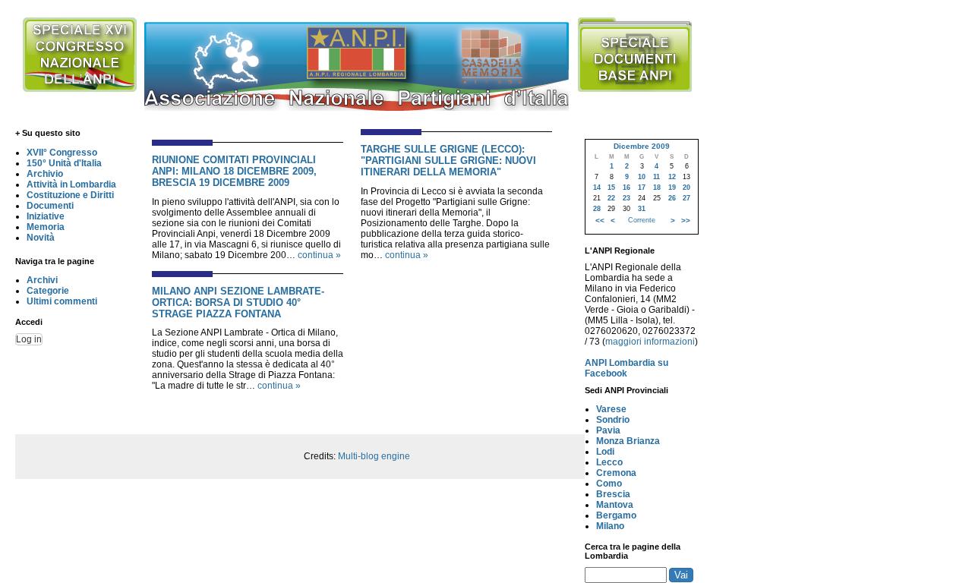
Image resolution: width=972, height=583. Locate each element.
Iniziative (46, 216)
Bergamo (616, 515)
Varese (611, 409)
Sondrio (613, 419)
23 (626, 198)
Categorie (48, 290)
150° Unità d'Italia (64, 163)
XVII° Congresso (62, 152)
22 (611, 198)
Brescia (613, 494)
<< (599, 220)
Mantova (614, 504)
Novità (41, 237)
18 (657, 187)
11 (656, 177)
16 (626, 187)
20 (686, 187)
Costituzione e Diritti (70, 195)
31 (641, 209)
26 (672, 198)
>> (685, 220)
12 (672, 177)
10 (641, 177)
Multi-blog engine (374, 456)
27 (686, 198)
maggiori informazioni (650, 341)
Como (609, 483)
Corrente (641, 220)
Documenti (50, 205)
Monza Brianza (628, 441)
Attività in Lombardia (71, 184)
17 (641, 187)
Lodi (605, 451)
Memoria (46, 227)
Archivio (45, 174)
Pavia (608, 430)
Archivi (42, 280)
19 (672, 187)
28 (597, 209)
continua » (319, 255)
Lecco (609, 462)
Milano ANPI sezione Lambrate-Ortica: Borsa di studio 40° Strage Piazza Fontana (238, 302)
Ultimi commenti (62, 301)
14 (597, 187)
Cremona (616, 473)
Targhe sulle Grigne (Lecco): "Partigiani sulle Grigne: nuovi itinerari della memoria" (448, 160)
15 (611, 187)
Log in (29, 339)
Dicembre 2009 (642, 146)
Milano (610, 526)
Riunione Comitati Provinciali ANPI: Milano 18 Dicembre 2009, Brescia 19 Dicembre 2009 (234, 171)
